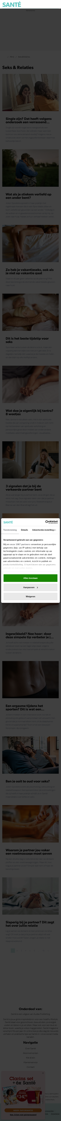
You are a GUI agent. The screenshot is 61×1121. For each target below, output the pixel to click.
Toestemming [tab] (10, 530)
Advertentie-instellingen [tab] (44, 530)
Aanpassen (28, 587)
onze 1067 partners (20, 544)
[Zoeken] (56, 4)
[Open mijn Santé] (50, 4)
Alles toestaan (30, 578)
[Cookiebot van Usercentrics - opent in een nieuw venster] (45, 522)
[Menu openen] (43, 4)
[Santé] (11, 4)
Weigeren (30, 596)
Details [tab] (24, 530)
